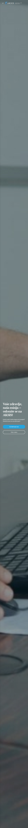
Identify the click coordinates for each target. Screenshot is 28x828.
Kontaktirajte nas (14, 427)
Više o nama (14, 432)
